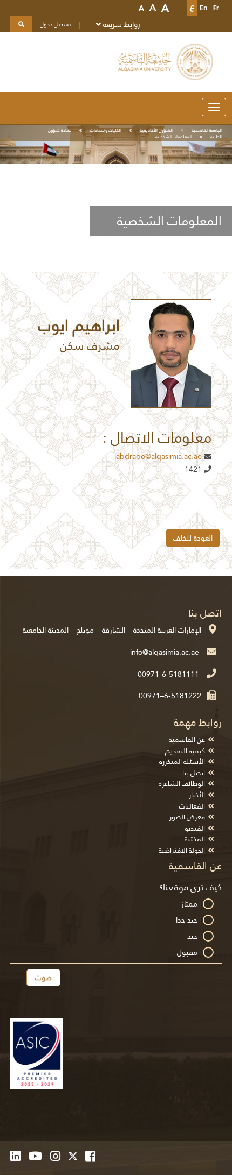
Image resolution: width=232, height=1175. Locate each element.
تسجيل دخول (55, 24)
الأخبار (197, 795)
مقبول (187, 952)
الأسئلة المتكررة (182, 761)
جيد (192, 936)
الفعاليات (192, 806)
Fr (216, 8)
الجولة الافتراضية (182, 850)
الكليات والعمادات (105, 130)
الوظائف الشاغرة (182, 783)
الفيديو (195, 828)
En (204, 8)
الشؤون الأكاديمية (156, 130)
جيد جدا (186, 920)
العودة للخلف (193, 538)
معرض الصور (187, 817)
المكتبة (195, 839)
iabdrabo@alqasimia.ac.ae (158, 456)
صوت (43, 978)
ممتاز (189, 903)
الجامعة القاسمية (207, 130)
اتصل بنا (193, 773)
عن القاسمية (187, 739)
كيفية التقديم (185, 751)
